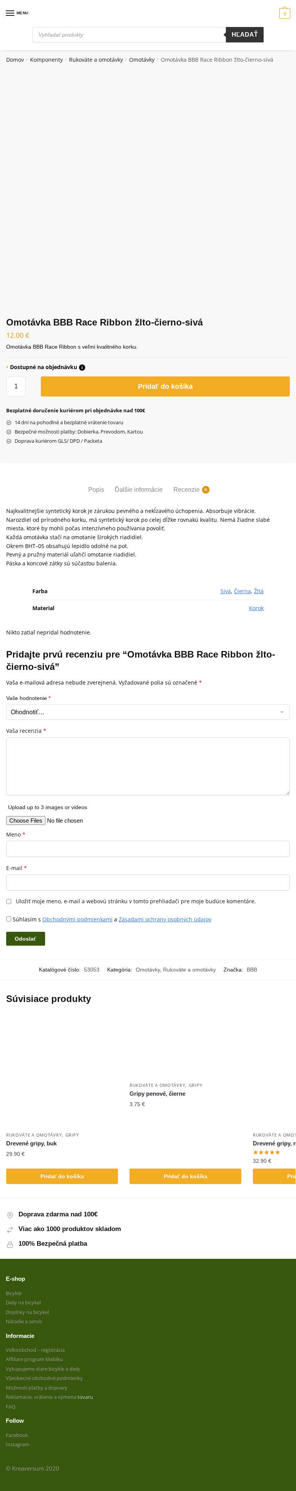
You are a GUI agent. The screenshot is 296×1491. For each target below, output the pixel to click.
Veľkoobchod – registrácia (35, 1349)
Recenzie (186, 489)
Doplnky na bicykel (27, 1312)
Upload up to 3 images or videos (47, 807)
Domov (15, 59)
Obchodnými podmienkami (77, 919)
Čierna (242, 591)
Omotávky (142, 59)
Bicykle (14, 1293)
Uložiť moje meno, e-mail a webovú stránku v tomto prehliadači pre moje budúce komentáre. (136, 901)
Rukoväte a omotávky (96, 59)
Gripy (72, 1135)
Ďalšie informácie (139, 489)
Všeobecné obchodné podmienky (44, 1378)
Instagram (17, 1444)
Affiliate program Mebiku (34, 1359)
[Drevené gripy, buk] (62, 1071)
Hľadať (245, 34)
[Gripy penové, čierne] (185, 1046)
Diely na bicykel (23, 1302)
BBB (252, 969)
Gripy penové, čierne (157, 1093)
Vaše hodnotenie (28, 698)
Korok (256, 608)
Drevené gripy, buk (31, 1143)
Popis (96, 489)
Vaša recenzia (26, 730)
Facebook (17, 1435)
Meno (15, 834)
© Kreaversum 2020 (32, 1468)
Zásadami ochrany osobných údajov (165, 919)
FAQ (10, 1406)
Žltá (259, 591)
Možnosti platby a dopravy (36, 1387)
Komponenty (46, 59)
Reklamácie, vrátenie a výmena (41, 1396)
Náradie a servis (24, 1321)
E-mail (16, 868)
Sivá (225, 591)
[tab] (96, 483)
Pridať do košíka (165, 386)
